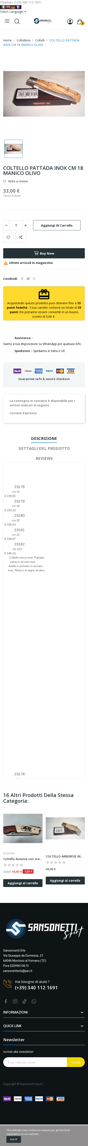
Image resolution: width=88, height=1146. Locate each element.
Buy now (47, 253)
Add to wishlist (8, 237)
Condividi (22, 279)
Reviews (44, 458)
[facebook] (5, 1001)
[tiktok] (24, 1001)
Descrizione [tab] (44, 438)
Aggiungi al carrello (57, 225)
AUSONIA (9, 853)
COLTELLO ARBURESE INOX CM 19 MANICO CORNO (65, 856)
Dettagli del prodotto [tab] (44, 448)
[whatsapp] (34, 1001)
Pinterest (34, 279)
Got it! (13, 1139)
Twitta (28, 279)
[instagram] (15, 1001)
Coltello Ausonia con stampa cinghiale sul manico (23, 859)
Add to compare (21, 237)
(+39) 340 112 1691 (36, 987)
